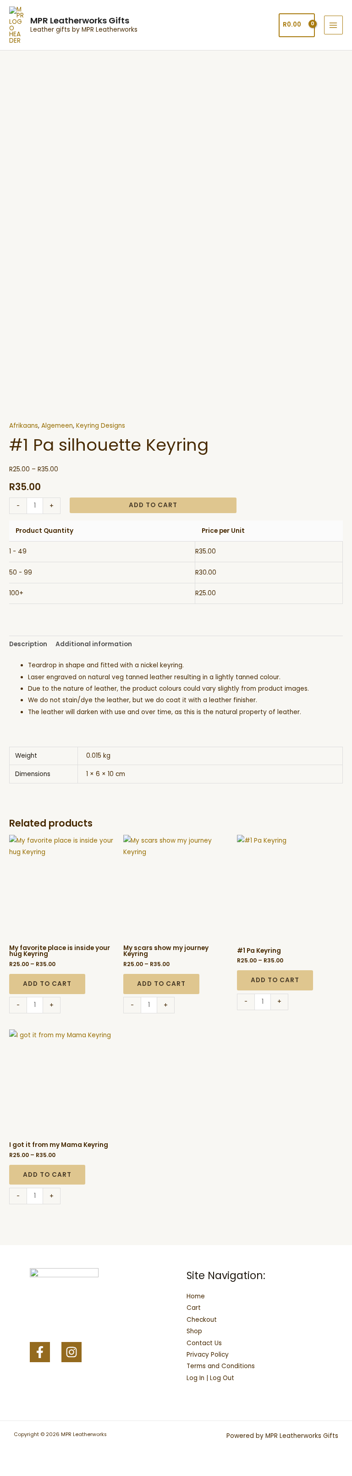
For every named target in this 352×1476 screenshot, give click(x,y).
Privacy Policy (208, 1354)
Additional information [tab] (93, 644)
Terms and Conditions (221, 1366)
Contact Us (204, 1343)
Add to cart (153, 505)
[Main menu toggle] (333, 25)
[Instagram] (71, 1352)
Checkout (202, 1319)
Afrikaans (23, 425)
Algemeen (57, 425)
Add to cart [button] (47, 983)
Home (196, 1296)
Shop (194, 1331)
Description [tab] (28, 644)
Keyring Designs (100, 425)
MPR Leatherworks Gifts (79, 20)
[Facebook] (40, 1352)
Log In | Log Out (210, 1378)
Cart (194, 1307)
